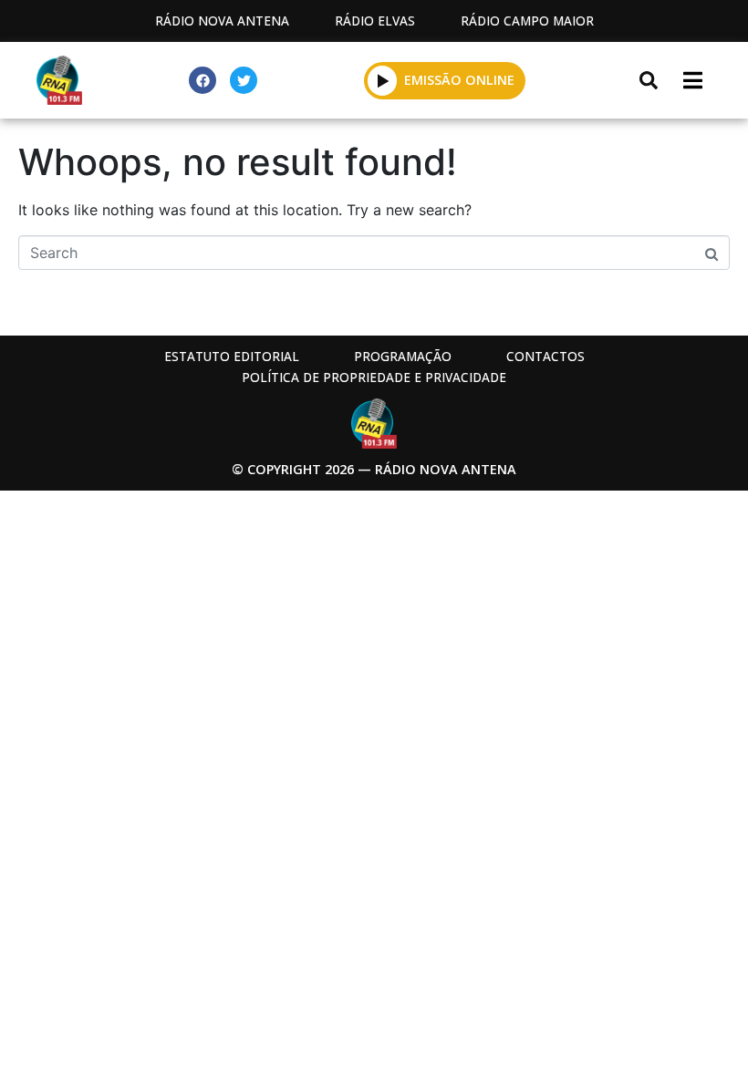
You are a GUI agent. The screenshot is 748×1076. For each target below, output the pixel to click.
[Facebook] (202, 80)
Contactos (545, 356)
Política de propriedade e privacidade (374, 377)
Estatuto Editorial (231, 356)
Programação (403, 356)
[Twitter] (243, 80)
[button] (383, 80)
